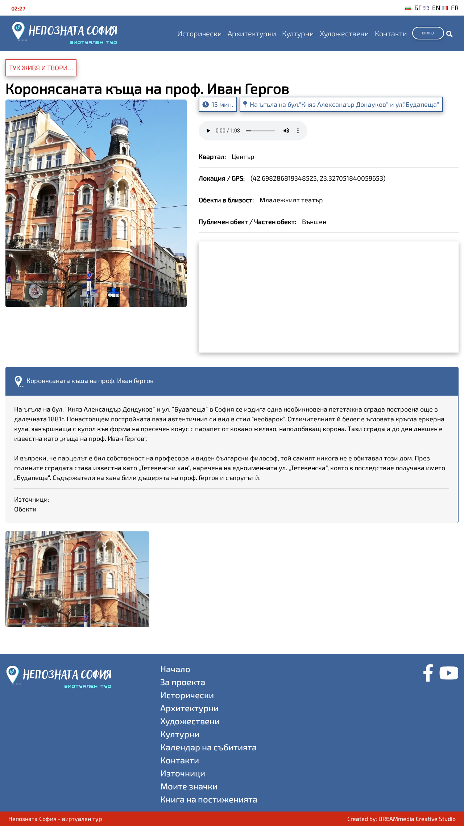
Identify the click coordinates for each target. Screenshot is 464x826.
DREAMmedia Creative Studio (417, 818)
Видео (428, 33)
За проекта (182, 682)
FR (455, 8)
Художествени (344, 33)
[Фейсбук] (428, 673)
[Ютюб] (449, 673)
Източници (182, 773)
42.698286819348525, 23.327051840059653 (318, 178)
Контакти (391, 33)
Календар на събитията (208, 747)
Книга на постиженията (208, 799)
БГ (418, 8)
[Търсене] (449, 33)
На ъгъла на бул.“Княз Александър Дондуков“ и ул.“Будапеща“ (344, 104)
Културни (298, 33)
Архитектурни (252, 33)
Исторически (199, 33)
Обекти (25, 509)
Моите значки (189, 786)
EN (436, 8)
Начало (175, 668)
